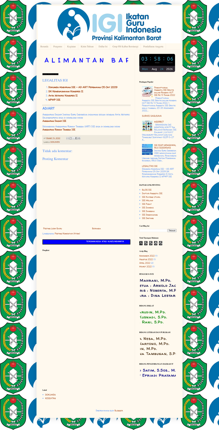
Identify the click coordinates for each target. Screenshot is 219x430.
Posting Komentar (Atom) (67, 233)
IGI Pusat (147, 204)
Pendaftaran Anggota (153, 46)
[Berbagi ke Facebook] (76, 138)
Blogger (119, 410)
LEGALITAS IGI (149, 166)
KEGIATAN (50, 398)
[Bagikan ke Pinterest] (79, 138)
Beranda (44, 46)
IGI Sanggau (148, 211)
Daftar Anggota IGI (152, 193)
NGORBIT (159, 121)
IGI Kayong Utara (151, 197)
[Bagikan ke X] (73, 138)
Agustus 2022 (146, 259)
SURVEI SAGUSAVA (152, 115)
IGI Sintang (148, 218)
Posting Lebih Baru (52, 228)
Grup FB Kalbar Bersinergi (125, 46)
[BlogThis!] (70, 138)
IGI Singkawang (150, 214)
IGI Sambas (148, 207)
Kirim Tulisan (87, 46)
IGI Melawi (147, 200)
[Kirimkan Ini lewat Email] (67, 138)
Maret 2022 (145, 266)
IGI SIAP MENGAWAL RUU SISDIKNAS (165, 146)
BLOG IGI (147, 189)
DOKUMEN (55, 142)
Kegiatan (71, 46)
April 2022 (144, 262)
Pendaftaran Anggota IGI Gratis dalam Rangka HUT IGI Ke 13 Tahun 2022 (164, 91)
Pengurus (57, 46)
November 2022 (147, 255)
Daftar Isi (103, 46)
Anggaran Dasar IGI (54, 121)
